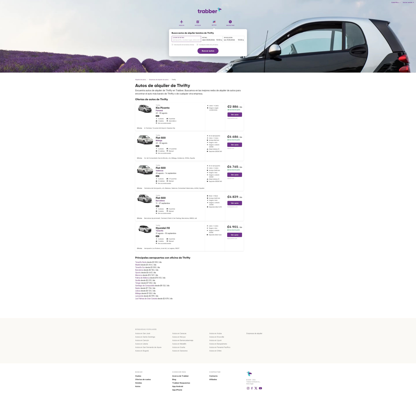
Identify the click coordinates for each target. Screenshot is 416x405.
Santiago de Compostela (144, 285)
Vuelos (138, 376)
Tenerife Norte (141, 262)
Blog (174, 379)
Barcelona (160, 201)
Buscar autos (208, 51)
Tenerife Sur (140, 267)
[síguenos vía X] (256, 389)
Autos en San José (142, 333)
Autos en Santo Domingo (145, 337)
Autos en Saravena (179, 351)
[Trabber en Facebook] (252, 389)
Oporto (138, 272)
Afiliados (213, 379)
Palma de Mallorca (142, 278)
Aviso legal (249, 384)
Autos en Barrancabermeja (182, 340)
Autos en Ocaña (178, 347)
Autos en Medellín (179, 344)
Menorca (138, 275)
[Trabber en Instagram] (248, 389)
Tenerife (159, 231)
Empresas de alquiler (254, 333)
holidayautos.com (232, 207)
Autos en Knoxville (216, 337)
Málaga (159, 140)
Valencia (159, 171)
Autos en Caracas (179, 333)
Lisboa (137, 291)
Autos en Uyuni (215, 340)
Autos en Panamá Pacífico (219, 347)
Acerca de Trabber (180, 376)
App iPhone (177, 390)
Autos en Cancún (142, 340)
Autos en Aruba (215, 333)
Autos (137, 386)
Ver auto (234, 115)
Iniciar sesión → (408, 2)
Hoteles (138, 383)
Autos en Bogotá (142, 351)
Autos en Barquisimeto (218, 344)
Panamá (159, 110)
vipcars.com (230, 148)
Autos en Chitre (215, 351)
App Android (177, 386)
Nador (137, 288)
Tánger (138, 283)
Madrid (138, 265)
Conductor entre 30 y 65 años (208, 45)
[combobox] (186, 39)
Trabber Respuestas (181, 383)
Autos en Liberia (141, 344)
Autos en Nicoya (178, 337)
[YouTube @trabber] (260, 389)
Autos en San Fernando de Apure (148, 347)
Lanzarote (139, 296)
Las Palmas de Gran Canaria (146, 298)
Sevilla (137, 280)
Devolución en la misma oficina (184, 45)
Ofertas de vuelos (143, 379)
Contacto (213, 376)
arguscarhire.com (232, 118)
